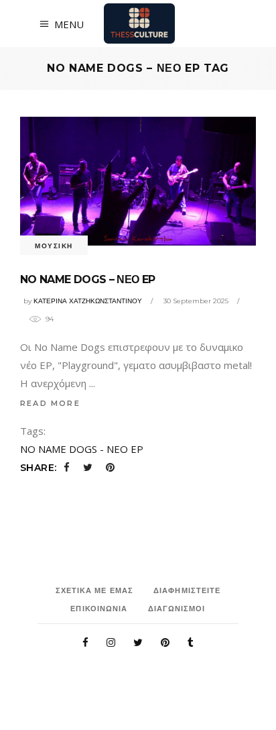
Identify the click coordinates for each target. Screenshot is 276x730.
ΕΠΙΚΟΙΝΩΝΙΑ (98, 608)
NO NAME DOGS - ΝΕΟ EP (81, 449)
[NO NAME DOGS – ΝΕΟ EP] (138, 181)
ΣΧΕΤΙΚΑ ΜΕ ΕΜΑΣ (95, 590)
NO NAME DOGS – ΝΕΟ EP (87, 279)
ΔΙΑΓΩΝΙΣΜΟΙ (177, 608)
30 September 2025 (195, 301)
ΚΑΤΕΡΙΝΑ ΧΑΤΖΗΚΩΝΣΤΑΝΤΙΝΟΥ (87, 301)
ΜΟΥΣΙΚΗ (54, 246)
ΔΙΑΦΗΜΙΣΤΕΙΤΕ (186, 590)
